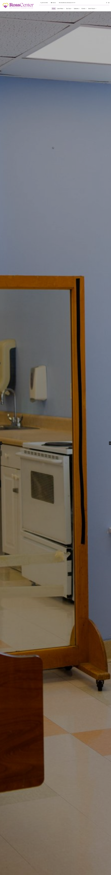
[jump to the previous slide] (1, 443)
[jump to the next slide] (110, 443)
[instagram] (108, 2)
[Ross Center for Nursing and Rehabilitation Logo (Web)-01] (18, 2)
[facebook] (106, 2)
